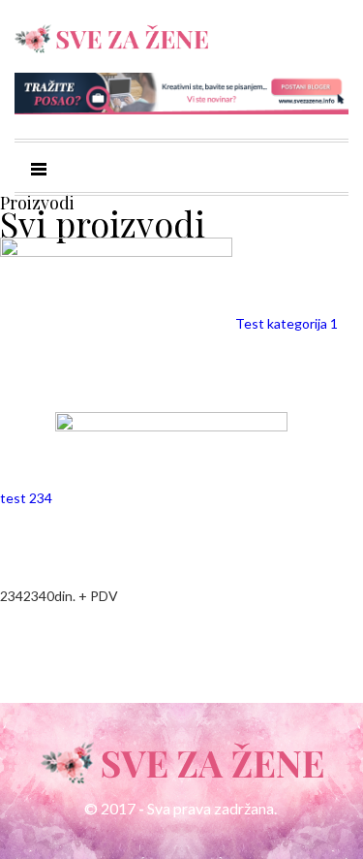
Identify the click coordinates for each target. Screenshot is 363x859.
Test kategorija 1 (286, 323)
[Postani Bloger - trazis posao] (181, 91)
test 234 (27, 498)
